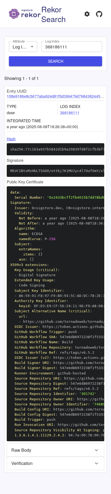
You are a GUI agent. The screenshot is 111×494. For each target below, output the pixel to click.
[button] (55, 450)
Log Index (52, 41)
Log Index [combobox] (22, 47)
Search (55, 61)
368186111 (69, 112)
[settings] (87, 14)
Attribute (19, 41)
